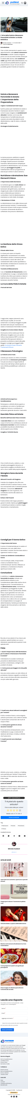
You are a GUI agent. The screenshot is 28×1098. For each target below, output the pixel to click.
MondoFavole (4, 1085)
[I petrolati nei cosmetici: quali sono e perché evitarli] (14, 869)
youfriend (14, 2)
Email (3, 1013)
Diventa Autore (4, 1069)
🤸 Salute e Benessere (7, 44)
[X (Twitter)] (19, 836)
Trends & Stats (4, 1074)
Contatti (3, 1082)
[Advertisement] (14, 10)
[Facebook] (3, 836)
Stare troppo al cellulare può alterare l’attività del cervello (12, 988)
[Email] (24, 836)
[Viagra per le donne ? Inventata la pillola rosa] (14, 891)
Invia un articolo (5, 1073)
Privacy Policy (4, 1062)
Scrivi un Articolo (14, 817)
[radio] (8, 810)
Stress (4, 829)
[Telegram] (14, 836)
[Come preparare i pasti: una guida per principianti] (14, 956)
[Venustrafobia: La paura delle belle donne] (14, 913)
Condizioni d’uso (5, 1060)
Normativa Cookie (5, 1064)
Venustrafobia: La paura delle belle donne (13, 923)
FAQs (2, 1080)
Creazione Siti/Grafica (6, 1083)
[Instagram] (16, 1096)
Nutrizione (21, 825)
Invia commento (7, 1030)
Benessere (5, 825)
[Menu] (3, 2)
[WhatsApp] (8, 836)
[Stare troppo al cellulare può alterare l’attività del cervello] (14, 978)
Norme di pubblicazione (6, 1059)
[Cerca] (22, 3)
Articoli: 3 (14, 852)
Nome (4, 1008)
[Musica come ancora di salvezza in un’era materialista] (14, 934)
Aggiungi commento (7, 1018)
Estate (13, 825)
